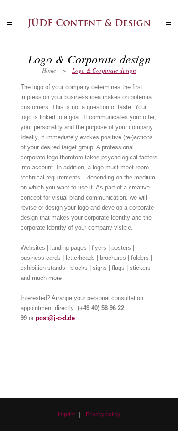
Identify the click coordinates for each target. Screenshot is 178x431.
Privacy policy (103, 414)
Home (49, 70)
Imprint (66, 414)
